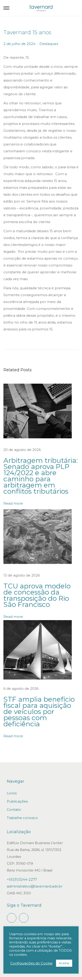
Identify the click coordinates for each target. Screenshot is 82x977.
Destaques (48, 44)
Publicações (17, 801)
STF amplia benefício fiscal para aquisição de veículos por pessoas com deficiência (39, 711)
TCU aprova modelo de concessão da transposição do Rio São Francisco (37, 595)
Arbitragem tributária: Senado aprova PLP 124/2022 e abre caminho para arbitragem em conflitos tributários (40, 475)
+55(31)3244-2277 (22, 879)
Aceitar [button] (64, 963)
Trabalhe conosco (22, 818)
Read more (13, 503)
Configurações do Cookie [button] (31, 963)
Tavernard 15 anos (27, 32)
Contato (14, 809)
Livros (12, 793)
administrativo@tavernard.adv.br (34, 886)
